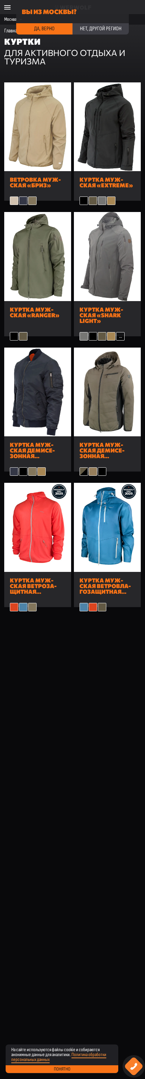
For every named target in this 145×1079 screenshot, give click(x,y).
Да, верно (44, 28)
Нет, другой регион (100, 28)
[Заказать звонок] (134, 1066)
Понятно (62, 1069)
